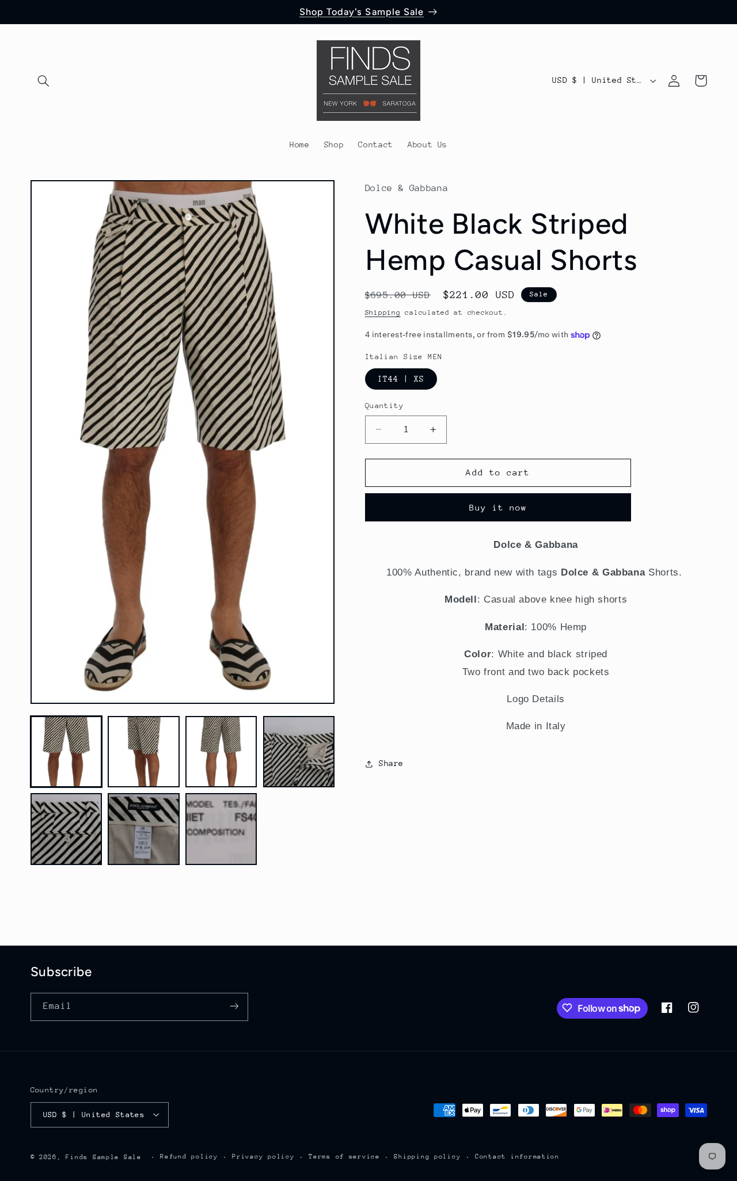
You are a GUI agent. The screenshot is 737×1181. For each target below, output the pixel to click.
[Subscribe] (234, 1006)
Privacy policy (263, 1156)
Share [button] (391, 763)
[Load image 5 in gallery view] (66, 828)
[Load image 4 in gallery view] (299, 751)
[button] (44, 80)
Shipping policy (427, 1156)
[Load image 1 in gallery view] (66, 751)
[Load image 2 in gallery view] (143, 751)
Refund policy (189, 1156)
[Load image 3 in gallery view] (221, 751)
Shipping (383, 313)
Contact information (517, 1156)
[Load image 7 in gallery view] (221, 828)
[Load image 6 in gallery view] (143, 828)
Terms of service (344, 1156)
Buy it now (498, 507)
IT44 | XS (401, 378)
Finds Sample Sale (104, 1156)
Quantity (384, 405)
